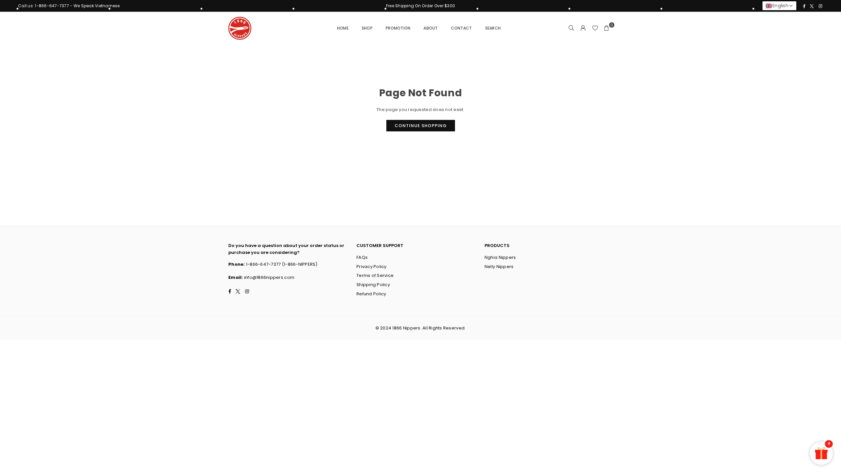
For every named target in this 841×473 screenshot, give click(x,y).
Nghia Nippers (500, 257)
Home (343, 28)
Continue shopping (421, 126)
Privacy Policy (371, 266)
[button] (607, 28)
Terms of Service (375, 275)
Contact (461, 28)
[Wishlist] (595, 28)
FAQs (362, 257)
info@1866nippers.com (269, 277)
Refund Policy (371, 294)
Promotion (398, 28)
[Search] (571, 28)
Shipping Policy (373, 285)
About (430, 28)
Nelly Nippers (499, 266)
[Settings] (583, 28)
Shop (367, 28)
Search (493, 28)
